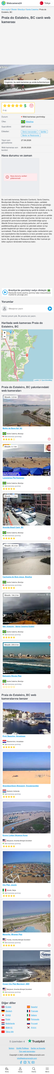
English (8, 1007)
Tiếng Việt (10, 1031)
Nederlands (10, 1023)
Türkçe (47, 3)
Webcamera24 (14, 3)
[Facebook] (20, 1062)
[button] (11, 332)
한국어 (33, 1027)
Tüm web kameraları (27, 1051)
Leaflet (36, 380)
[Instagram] (24, 1062)
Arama (34, 1071)
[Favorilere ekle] (31, 106)
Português (35, 1019)
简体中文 (9, 1027)
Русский (34, 1023)
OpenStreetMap (46, 380)
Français (34, 1011)
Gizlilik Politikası (22, 1048)
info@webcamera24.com (27, 1058)
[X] (29, 1062)
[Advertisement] (27, 44)
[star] (5, 106)
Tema (7, 1071)
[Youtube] (33, 1062)
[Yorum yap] (50, 308)
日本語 (8, 1015)
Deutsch (9, 1011)
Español (34, 1007)
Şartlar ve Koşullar (38, 1048)
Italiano (34, 1015)
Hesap (20, 1071)
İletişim (11, 1048)
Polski (8, 1019)
